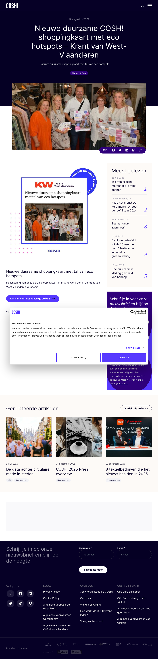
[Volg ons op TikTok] (20, 603)
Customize (77, 357)
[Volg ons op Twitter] (10, 603)
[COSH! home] (12, 5)
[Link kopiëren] (140, 150)
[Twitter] (120, 150)
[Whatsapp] (133, 150)
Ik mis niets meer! (93, 569)
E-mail (121, 548)
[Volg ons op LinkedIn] (30, 593)
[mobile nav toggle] (151, 6)
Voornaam (85, 548)
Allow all (124, 357)
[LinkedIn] (126, 150)
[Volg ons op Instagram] (10, 593)
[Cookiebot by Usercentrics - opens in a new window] (132, 312)
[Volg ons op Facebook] (20, 593)
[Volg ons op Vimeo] (30, 603)
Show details (133, 347)
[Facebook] (113, 150)
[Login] (142, 5)
